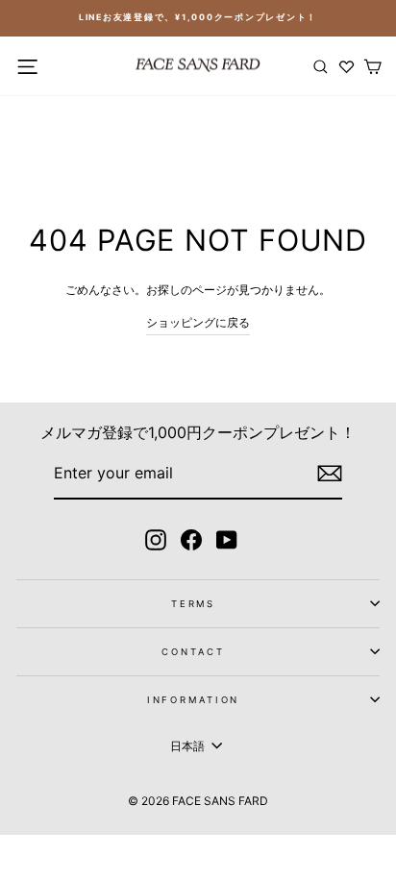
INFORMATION (193, 700)
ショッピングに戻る (198, 322)
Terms (193, 603)
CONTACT (192, 652)
